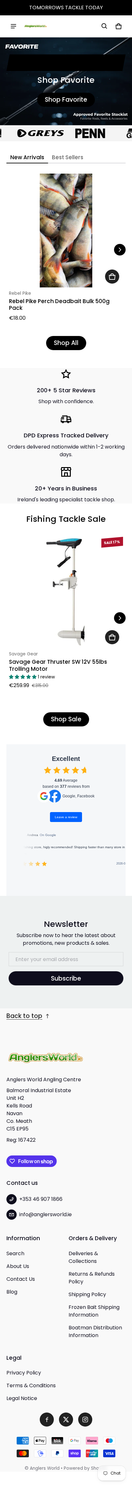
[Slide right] (120, 249)
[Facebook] (47, 1420)
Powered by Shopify (85, 1468)
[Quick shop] (112, 277)
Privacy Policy (23, 1372)
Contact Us (20, 1279)
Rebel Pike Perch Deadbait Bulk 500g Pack (59, 304)
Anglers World (45, 1468)
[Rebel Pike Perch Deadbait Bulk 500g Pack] (66, 230)
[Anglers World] (35, 26)
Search (15, 1253)
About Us (17, 1266)
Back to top (24, 1016)
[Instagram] (85, 1420)
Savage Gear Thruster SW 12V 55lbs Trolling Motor (58, 665)
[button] (104, 26)
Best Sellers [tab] (67, 157)
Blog (11, 1291)
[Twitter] (66, 1420)
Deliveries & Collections (83, 1257)
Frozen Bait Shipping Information (94, 1311)
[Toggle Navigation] (13, 26)
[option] (31, 133)
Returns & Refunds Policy (92, 1277)
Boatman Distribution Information (95, 1331)
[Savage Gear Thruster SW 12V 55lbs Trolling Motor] (66, 591)
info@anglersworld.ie (45, 1214)
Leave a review (66, 817)
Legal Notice (21, 1398)
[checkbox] (47, 770)
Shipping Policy (87, 1294)
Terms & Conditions (31, 1385)
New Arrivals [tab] (27, 157)
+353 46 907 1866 (40, 1199)
